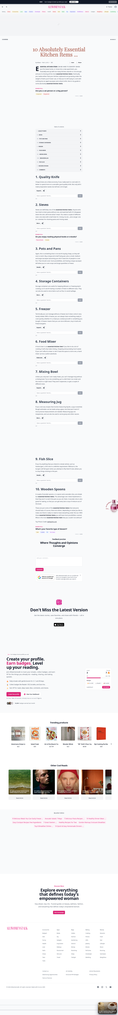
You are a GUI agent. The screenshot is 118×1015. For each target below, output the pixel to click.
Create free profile (13, 694)
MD (52, 62)
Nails (63, 11)
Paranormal (60, 950)
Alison (39, 62)
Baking (3, 11)
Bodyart (44, 933)
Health (49, 11)
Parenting (74, 950)
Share (79, 62)
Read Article (23, 798)
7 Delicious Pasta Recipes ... (74, 819)
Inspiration (72, 11)
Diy (67, 11)
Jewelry (88, 943)
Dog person (46, 94)
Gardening (113, 11)
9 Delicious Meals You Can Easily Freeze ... (27, 819)
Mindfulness (80, 11)
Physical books (39, 240)
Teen (43, 957)
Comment (40, 569)
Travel (58, 957)
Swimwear (103, 954)
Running (102, 950)
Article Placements (94, 971)
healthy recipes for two (68, 822)
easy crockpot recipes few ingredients (27, 822)
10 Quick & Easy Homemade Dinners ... (69, 826)
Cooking (88, 933)
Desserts (102, 933)
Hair (101, 940)
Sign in (39, 698)
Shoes (8, 11)
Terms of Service (47, 978)
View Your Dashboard (32, 694)
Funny (44, 940)
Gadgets (93, 11)
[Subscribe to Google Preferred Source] (46, 577)
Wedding (88, 957)
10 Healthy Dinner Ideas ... (96, 819)
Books (54, 11)
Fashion (31, 11)
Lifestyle (106, 11)
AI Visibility (69, 971)
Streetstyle (37, 11)
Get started (106, 687)
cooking (5, 39)
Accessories (15, 11)
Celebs (73, 933)
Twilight (73, 957)
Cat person (38, 94)
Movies (88, 947)
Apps (26, 11)
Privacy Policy (93, 974)
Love (21, 11)
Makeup (59, 947)
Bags (72, 930)
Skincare (59, 954)
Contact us (45, 971)
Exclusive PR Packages (72, 974)
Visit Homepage (59, 912)
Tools (43, 961)
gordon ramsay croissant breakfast (92, 822)
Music (101, 947)
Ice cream (52, 532)
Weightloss (99, 11)
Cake (37, 532)
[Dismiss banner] (80, 575)
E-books (47, 240)
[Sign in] (115, 7)
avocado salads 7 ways (53, 819)
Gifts (87, 940)
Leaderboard (90, 687)
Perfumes (88, 950)
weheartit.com (52, 522)
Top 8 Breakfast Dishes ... (43, 826)
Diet (59, 11)
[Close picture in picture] (99, 1003)
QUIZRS (81, 534)
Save (72, 62)
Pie (47, 532)
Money (73, 947)
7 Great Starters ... (50, 822)
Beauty (102, 930)
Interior (87, 11)
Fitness (44, 11)
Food (101, 936)
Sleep (72, 954)
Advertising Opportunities (50, 974)
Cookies (42, 532)
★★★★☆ (113, 39)
